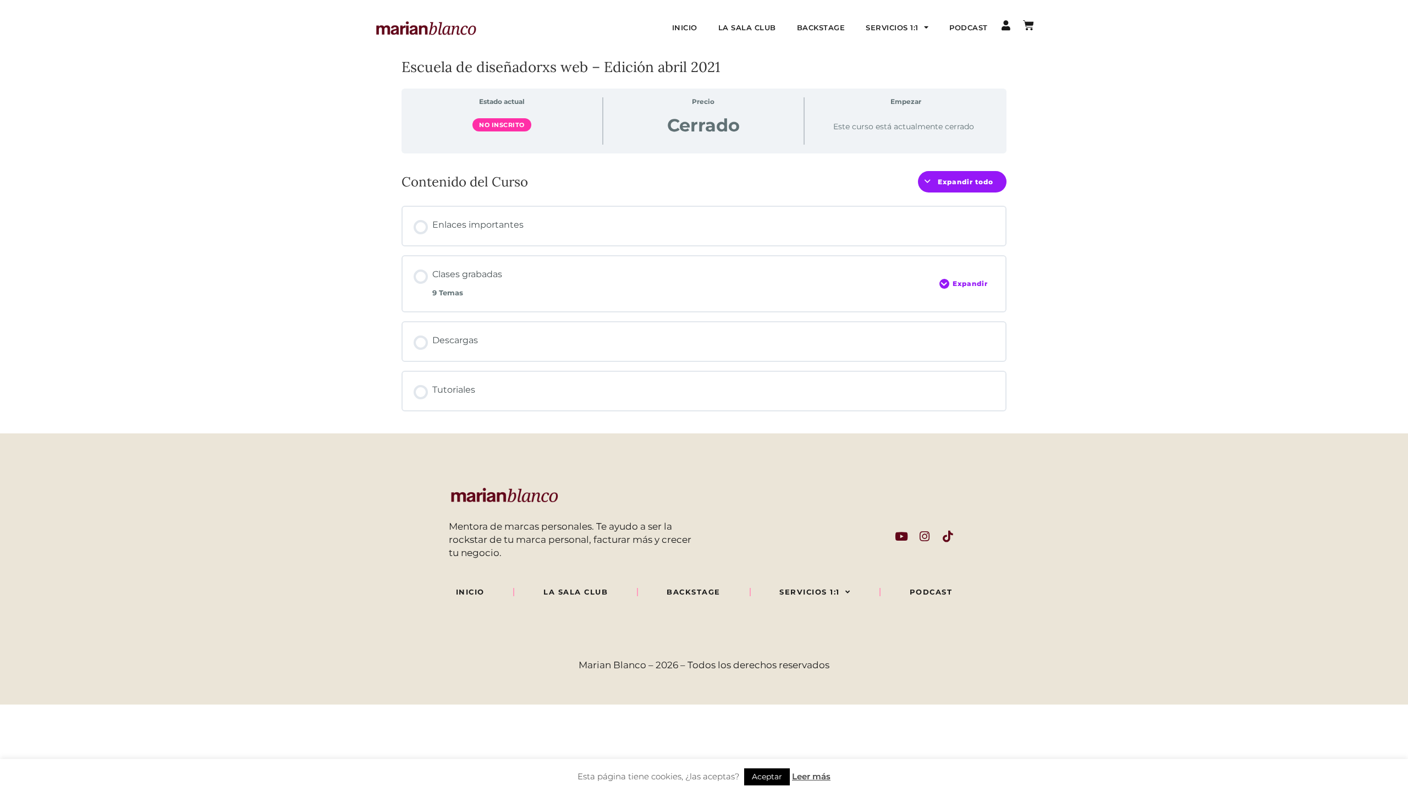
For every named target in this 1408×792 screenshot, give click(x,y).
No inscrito (502, 125)
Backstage (821, 27)
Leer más (811, 776)
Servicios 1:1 (892, 27)
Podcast (968, 27)
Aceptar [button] (767, 777)
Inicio (684, 27)
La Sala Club (747, 27)
